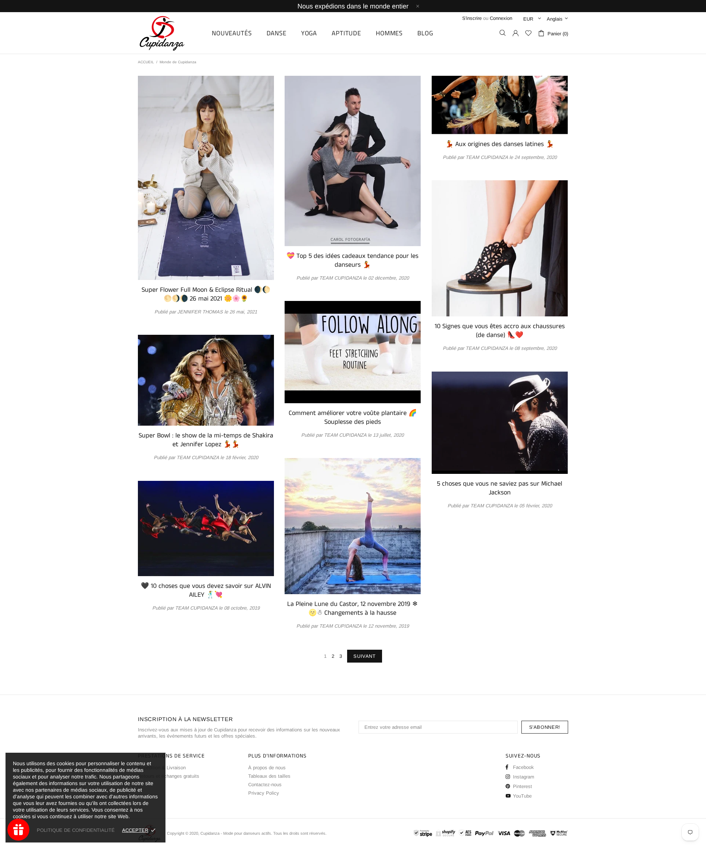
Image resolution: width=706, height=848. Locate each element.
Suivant (364, 656)
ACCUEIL (146, 62)
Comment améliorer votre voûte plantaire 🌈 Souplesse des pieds (353, 417)
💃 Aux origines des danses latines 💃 (499, 144)
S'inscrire (472, 18)
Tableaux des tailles (269, 776)
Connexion (501, 18)
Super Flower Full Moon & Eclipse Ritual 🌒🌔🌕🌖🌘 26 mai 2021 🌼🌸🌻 (206, 294)
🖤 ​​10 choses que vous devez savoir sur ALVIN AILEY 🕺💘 (206, 590)
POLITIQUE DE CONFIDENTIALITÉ (76, 830)
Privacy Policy (263, 793)
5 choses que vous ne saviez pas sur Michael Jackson (499, 488)
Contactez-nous (265, 784)
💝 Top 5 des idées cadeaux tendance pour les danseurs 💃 (352, 260)
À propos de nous (267, 767)
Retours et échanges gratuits (168, 776)
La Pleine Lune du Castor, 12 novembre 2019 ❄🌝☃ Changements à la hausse (352, 608)
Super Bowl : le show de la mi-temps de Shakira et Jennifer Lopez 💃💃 (206, 440)
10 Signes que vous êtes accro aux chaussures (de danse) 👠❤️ (500, 331)
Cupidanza (170, 33)
